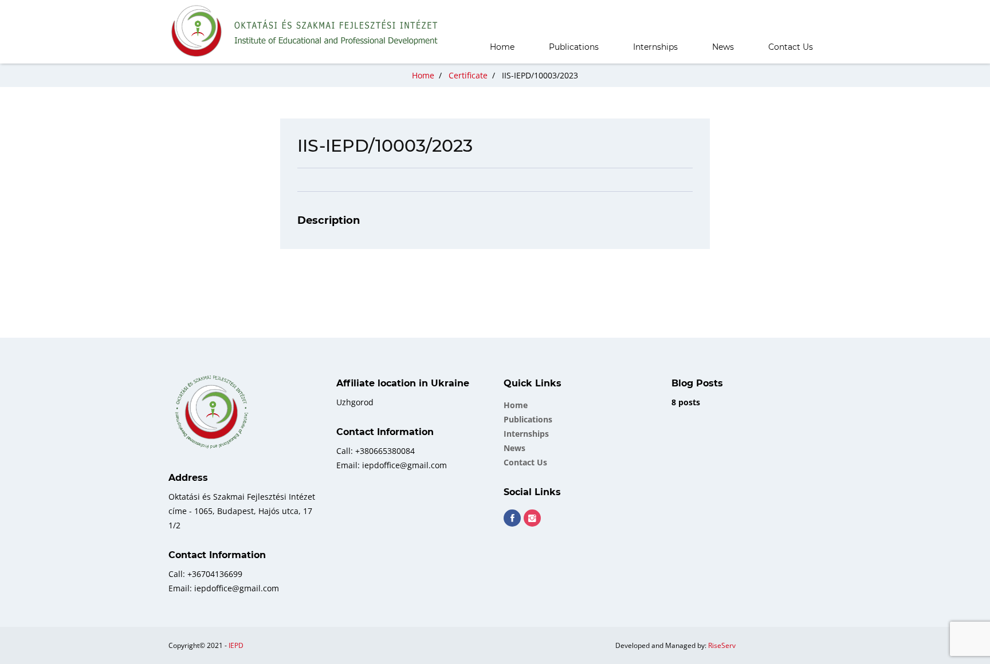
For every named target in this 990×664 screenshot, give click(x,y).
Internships (655, 47)
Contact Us (790, 47)
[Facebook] (512, 518)
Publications (574, 47)
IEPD (236, 645)
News (723, 47)
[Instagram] (532, 518)
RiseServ (722, 645)
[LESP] (305, 32)
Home (502, 47)
